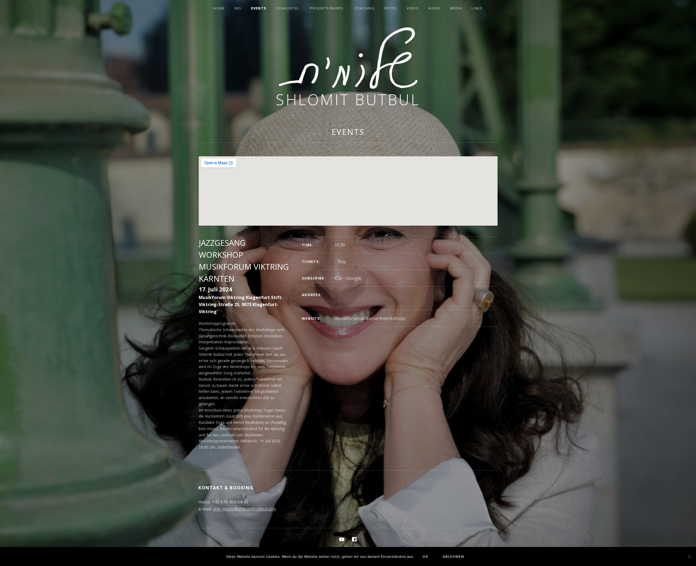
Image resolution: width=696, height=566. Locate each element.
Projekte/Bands (326, 8)
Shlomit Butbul (348, 99)
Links (477, 8)
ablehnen (453, 556)
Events (258, 8)
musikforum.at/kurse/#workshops (369, 318)
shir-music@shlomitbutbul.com (244, 509)
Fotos (390, 8)
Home (219, 8)
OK (425, 556)
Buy (342, 262)
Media (456, 8)
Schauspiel (287, 8)
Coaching (364, 8)
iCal (338, 278)
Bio (238, 8)
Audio (434, 8)
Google (353, 278)
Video (413, 8)
